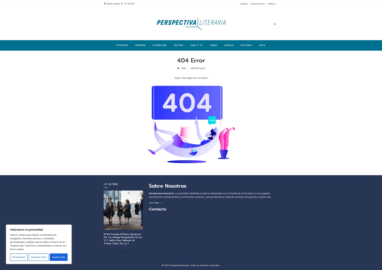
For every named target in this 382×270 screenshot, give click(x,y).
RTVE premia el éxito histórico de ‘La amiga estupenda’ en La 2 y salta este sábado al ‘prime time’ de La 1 (123, 239)
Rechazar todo (38, 257)
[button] (117, 251)
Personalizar (18, 257)
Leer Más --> (155, 202)
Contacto (157, 209)
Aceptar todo (58, 257)
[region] (39, 244)
